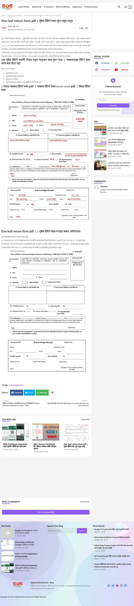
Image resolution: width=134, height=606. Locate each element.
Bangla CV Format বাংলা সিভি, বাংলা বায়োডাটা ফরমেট (26, 531)
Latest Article (23, 7)
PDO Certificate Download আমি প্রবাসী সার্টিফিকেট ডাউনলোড (15, 445)
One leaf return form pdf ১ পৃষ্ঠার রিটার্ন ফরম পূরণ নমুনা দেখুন (76, 445)
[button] (119, 7)
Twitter (31, 393)
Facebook (18, 393)
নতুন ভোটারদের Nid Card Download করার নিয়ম (116, 140)
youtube (124, 69)
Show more (85, 419)
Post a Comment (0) (46, 512)
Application (77, 7)
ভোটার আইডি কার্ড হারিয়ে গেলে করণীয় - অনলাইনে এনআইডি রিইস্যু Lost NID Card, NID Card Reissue (119, 152)
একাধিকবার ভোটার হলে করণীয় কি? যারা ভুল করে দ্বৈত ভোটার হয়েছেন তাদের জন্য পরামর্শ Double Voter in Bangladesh (119, 164)
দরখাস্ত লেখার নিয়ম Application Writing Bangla (26, 555)
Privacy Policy (125, 602)
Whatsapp (43, 393)
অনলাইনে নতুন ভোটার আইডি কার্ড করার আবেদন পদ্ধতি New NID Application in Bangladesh (119, 129)
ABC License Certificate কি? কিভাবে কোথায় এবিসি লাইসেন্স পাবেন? (45, 446)
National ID (36, 7)
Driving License (91, 7)
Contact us (113, 602)
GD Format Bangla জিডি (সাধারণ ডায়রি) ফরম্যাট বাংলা (112, 556)
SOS (36, 602)
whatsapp (124, 63)
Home (3, 16)
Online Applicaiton (15, 16)
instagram (105, 69)
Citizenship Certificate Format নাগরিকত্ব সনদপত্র (24, 543)
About (104, 602)
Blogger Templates (19, 602)
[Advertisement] (46, 478)
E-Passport (49, 7)
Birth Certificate (63, 7)
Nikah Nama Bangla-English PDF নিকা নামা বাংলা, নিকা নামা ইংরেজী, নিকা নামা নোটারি (113, 546)
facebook (105, 63)
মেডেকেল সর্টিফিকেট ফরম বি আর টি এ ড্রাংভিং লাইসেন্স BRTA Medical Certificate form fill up (112, 565)
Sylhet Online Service (23, 597)
